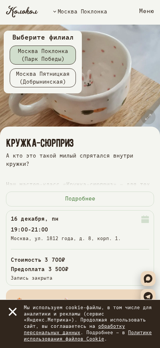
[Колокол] (22, 11)
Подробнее (80, 199)
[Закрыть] (12, 312)
